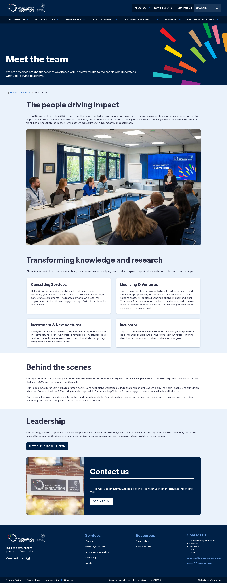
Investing (171, 19)
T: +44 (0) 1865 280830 (200, 563)
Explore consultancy (201, 19)
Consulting (90, 557)
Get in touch (102, 501)
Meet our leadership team (47, 446)
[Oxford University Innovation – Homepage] (26, 538)
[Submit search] (217, 8)
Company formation (95, 546)
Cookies (68, 580)
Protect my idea (45, 19)
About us (140, 7)
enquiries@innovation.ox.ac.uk (204, 558)
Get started (17, 19)
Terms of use (33, 580)
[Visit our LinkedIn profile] (22, 558)
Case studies (142, 541)
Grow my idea (73, 19)
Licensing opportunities (139, 19)
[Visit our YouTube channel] (28, 558)
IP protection (91, 541)
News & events (163, 7)
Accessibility (52, 580)
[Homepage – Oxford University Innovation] (26, 8)
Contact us (184, 7)
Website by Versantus (209, 580)
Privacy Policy (13, 580)
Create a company (102, 19)
